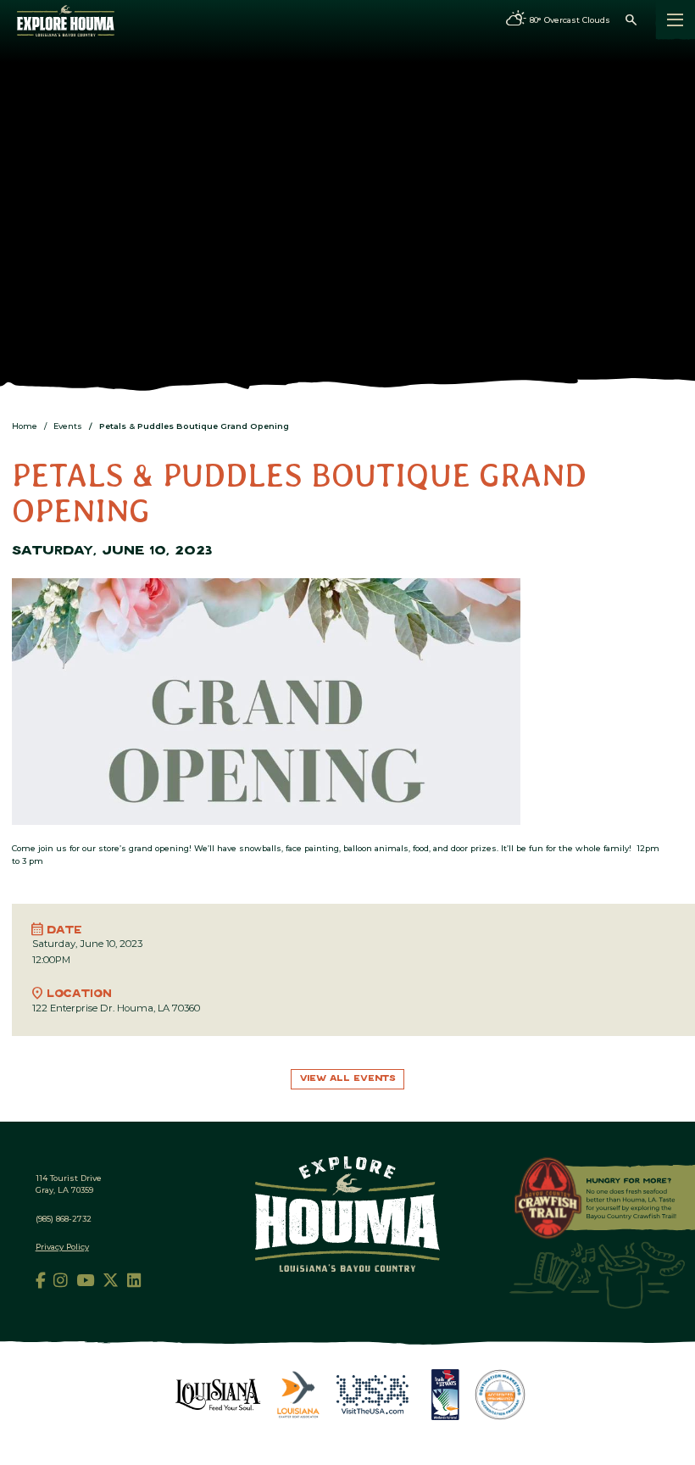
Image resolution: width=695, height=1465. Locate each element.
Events (67, 426)
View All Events (348, 1079)
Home (24, 426)
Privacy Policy (62, 1246)
